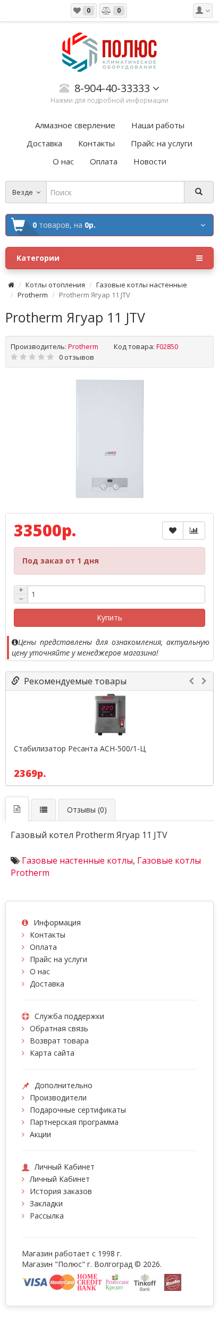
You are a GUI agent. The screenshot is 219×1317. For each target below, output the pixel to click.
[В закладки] (172, 530)
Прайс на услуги (58, 959)
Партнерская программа (74, 1122)
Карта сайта (52, 1053)
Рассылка (47, 1216)
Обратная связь (59, 1028)
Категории (38, 258)
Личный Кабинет (60, 1179)
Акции (40, 1134)
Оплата (43, 947)
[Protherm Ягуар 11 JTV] (109, 439)
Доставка (47, 984)
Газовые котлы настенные (141, 284)
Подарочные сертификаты (78, 1110)
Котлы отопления (55, 284)
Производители (58, 1097)
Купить (109, 617)
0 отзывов (76, 357)
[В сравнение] (194, 530)
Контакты (47, 935)
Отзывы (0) (87, 810)
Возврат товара (59, 1041)
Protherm (33, 295)
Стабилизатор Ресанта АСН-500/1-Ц (80, 748)
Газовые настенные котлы (77, 860)
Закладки (46, 1203)
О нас (40, 971)
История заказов (61, 1191)
